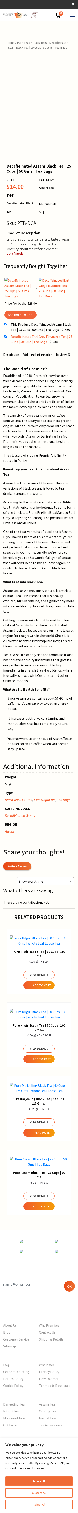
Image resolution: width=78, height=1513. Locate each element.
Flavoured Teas (14, 1418)
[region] (39, 1475)
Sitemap (9, 1346)
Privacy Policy (49, 1372)
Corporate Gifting (16, 1372)
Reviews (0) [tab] (64, 355)
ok (69, 1286)
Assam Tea (47, 1404)
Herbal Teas (48, 1418)
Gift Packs (10, 1425)
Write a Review (17, 866)
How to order (48, 1378)
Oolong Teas (48, 1411)
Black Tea (12, 799)
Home (10, 43)
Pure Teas (23, 43)
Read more (42, 1133)
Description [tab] (11, 355)
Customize (39, 1493)
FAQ (6, 1365)
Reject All (39, 1504)
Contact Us (47, 1332)
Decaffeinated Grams (20, 815)
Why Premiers (49, 1325)
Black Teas (39, 43)
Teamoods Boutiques (54, 1385)
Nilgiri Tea (11, 1411)
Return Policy (13, 1378)
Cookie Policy (13, 1385)
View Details (39, 975)
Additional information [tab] (37, 355)
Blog (6, 1332)
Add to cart (42, 985)
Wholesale (47, 1365)
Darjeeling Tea (14, 1404)
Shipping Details (51, 1339)
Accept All (39, 1481)
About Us (10, 1325)
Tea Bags (63, 799)
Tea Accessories (50, 1425)
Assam (9, 831)
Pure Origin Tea (45, 799)
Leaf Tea (26, 799)
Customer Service (16, 1339)
